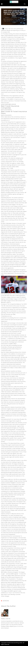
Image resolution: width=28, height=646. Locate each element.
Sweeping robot (16, 17)
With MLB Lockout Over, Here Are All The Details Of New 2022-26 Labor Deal (14, 20)
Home (7, 17)
